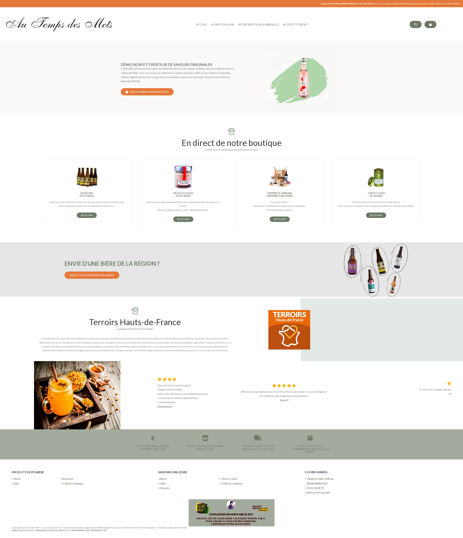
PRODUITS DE (21, 472)
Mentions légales (147, 527)
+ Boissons (66, 478)
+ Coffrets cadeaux (72, 483)
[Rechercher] (416, 24)
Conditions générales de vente (172, 527)
